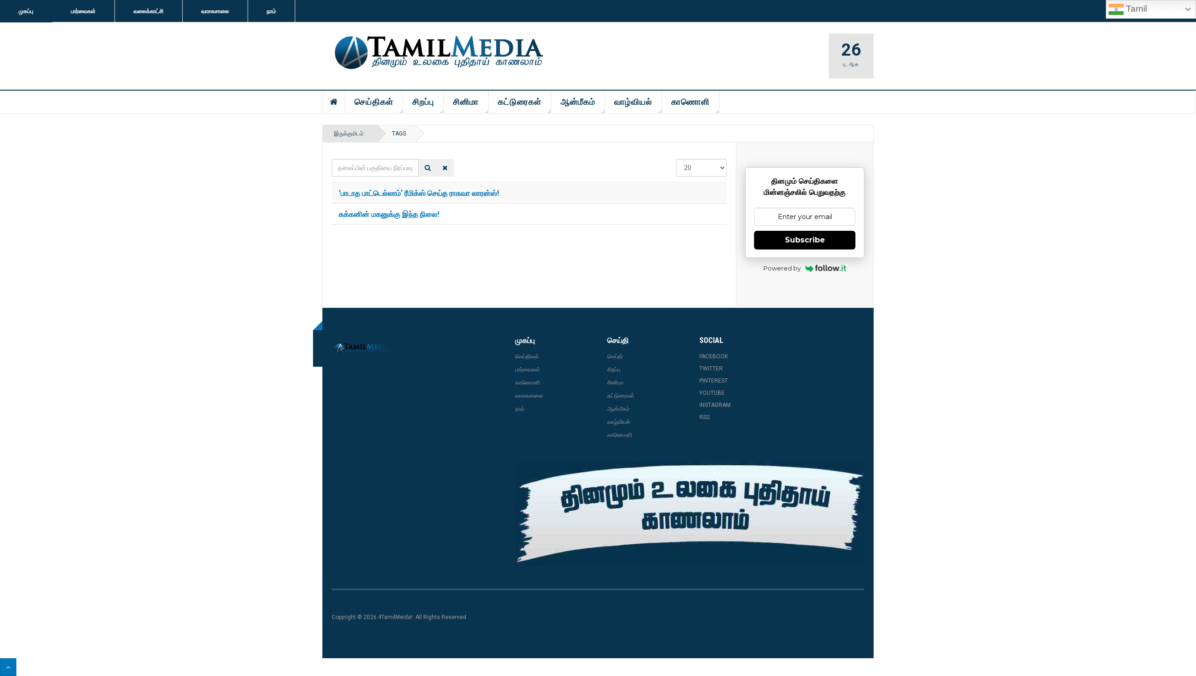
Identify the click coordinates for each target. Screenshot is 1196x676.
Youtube (712, 393)
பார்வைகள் (83, 11)
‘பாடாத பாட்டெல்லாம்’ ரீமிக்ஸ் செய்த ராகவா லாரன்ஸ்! (419, 193)
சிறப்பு (423, 102)
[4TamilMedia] (437, 53)
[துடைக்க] (445, 168)
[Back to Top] (8, 667)
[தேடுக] (428, 168)
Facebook (713, 356)
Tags (399, 133)
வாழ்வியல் (633, 102)
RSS (704, 417)
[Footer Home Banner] (689, 514)
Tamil (1135, 9)
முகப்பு (26, 11)
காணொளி (690, 102)
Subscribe (805, 239)
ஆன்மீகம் (578, 102)
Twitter (711, 368)
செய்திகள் (374, 102)
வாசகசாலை (215, 11)
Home (334, 102)
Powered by (782, 268)
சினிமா (466, 102)
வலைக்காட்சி (149, 11)
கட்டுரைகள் (519, 102)
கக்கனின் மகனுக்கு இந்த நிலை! (389, 214)
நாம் (271, 11)
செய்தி (615, 356)
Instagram (715, 405)
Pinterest (713, 380)
